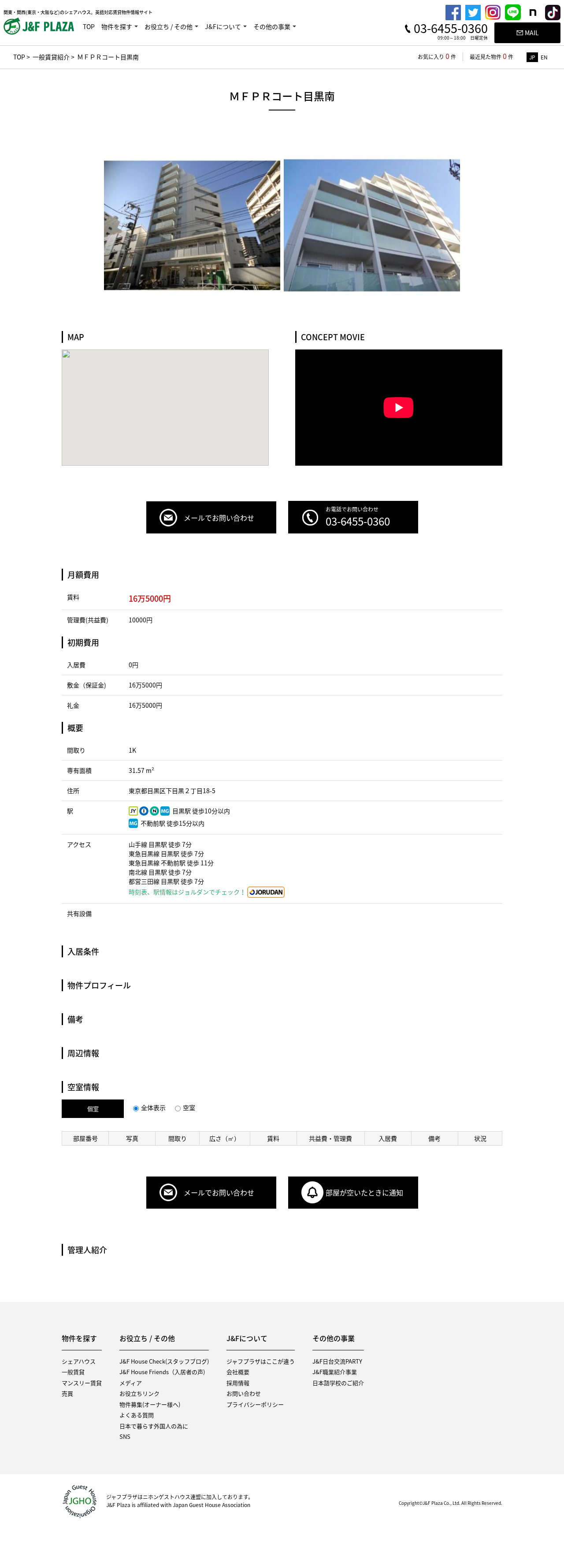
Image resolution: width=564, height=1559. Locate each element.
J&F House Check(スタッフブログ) (164, 1361)
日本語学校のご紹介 (338, 1383)
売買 (67, 1393)
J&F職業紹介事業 (334, 1372)
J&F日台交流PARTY (337, 1361)
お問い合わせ (243, 1393)
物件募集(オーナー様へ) (149, 1404)
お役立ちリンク (139, 1393)
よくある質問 (136, 1415)
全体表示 (153, 1107)
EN (544, 57)
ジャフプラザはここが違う (260, 1361)
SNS (124, 1436)
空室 (189, 1107)
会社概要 (237, 1372)
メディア (130, 1383)
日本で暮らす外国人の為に (153, 1426)
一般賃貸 (73, 1372)
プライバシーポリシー (255, 1404)
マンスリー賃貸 (82, 1383)
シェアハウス (79, 1361)
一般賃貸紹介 (51, 56)
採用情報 (237, 1383)
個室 (93, 1108)
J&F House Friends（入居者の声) (162, 1372)
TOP (89, 26)
